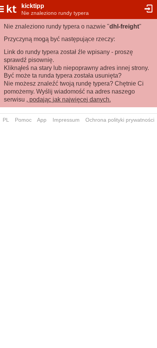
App (41, 120)
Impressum (66, 120)
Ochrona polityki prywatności (119, 120)
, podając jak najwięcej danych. (68, 99)
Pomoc (23, 120)
